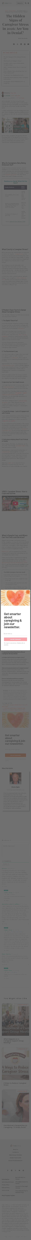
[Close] (28, 592)
